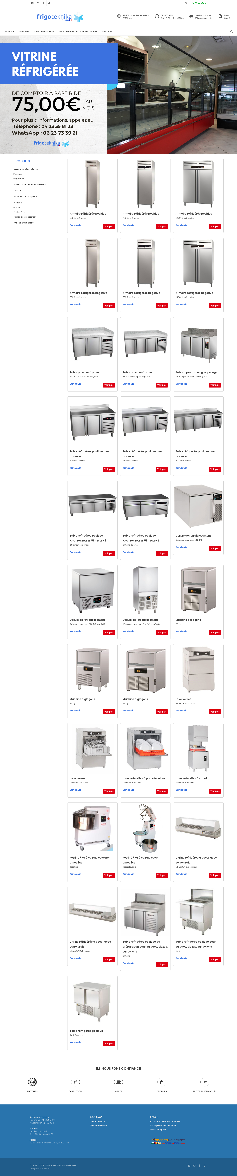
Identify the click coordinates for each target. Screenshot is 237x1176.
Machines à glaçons (25, 197)
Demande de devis (98, 1125)
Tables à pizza (20, 212)
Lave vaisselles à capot (191, 778)
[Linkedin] (32, 3)
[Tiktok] (49, 3)
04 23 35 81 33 (48, 1120)
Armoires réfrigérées (25, 169)
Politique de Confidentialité (163, 1125)
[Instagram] (38, 3)
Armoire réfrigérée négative (88, 293)
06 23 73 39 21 (47, 1122)
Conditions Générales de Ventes (165, 1121)
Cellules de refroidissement (29, 185)
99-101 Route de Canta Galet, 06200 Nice (49, 1142)
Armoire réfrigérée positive (88, 214)
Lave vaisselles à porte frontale (144, 778)
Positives (17, 174)
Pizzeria (17, 203)
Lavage (17, 191)
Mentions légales (158, 1129)
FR (186, 3)
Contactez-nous (97, 1121)
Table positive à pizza (84, 372)
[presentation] (11, 1085)
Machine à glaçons (188, 620)
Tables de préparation (24, 216)
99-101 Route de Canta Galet (136, 16)
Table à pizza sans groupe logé (196, 372)
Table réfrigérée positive (86, 1031)
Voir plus (109, 226)
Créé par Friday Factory (39, 1168)
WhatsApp (200, 3)
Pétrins (16, 207)
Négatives (18, 178)
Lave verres (183, 699)
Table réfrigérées (23, 223)
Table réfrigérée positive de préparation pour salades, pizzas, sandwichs (145, 946)
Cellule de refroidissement (193, 536)
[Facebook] (43, 3)
